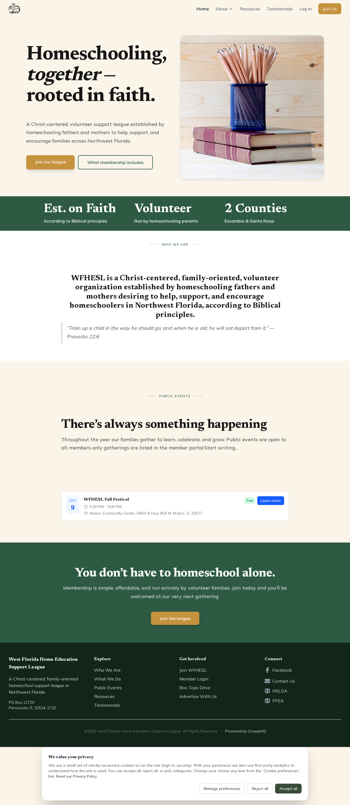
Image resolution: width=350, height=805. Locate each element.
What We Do (107, 679)
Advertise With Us (198, 696)
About (221, 8)
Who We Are (107, 670)
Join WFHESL (193, 670)
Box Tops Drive (194, 687)
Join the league (175, 618)
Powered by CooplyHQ (245, 731)
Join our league (50, 162)
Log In (305, 8)
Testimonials (280, 8)
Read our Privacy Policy (77, 776)
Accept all (288, 788)
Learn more (271, 500)
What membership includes (115, 162)
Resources (250, 8)
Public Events (108, 687)
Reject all (260, 788)
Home (203, 8)
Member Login (193, 679)
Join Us (330, 8)
